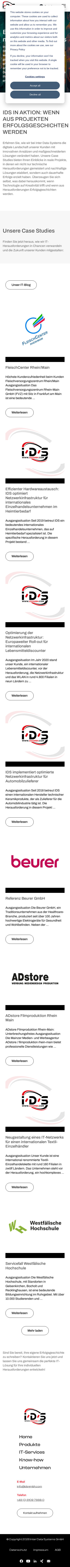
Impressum (40, 1549)
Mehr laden (35, 1330)
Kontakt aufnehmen (35, 1512)
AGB (57, 1549)
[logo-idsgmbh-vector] (35, 1416)
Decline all (35, 94)
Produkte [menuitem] (29, 1444)
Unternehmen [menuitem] (35, 1467)
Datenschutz (18, 1549)
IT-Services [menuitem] (32, 1452)
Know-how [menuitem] (31, 1460)
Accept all (35, 85)
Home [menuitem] (25, 1436)
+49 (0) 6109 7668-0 (30, 1500)
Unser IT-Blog (21, 285)
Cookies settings (35, 76)
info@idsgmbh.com (29, 1486)
